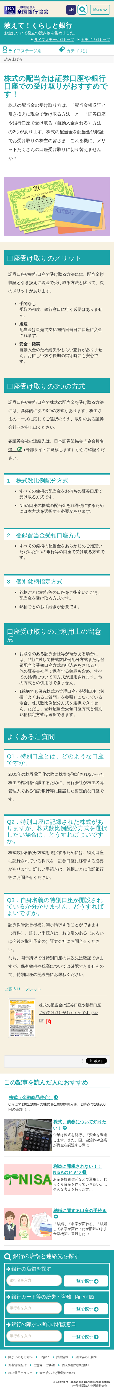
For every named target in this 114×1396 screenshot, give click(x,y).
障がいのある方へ (20, 1357)
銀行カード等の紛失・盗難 (41, 1296)
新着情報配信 (17, 1365)
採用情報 (62, 1357)
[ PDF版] (86, 1297)
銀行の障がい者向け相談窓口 (43, 1324)
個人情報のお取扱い (75, 1365)
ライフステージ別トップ (54, 40)
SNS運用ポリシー (20, 1372)
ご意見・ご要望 (44, 1365)
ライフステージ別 (25, 50)
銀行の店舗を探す (31, 1269)
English (44, 1357)
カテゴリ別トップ (95, 40)
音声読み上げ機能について (58, 1372)
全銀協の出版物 (86, 1357)
